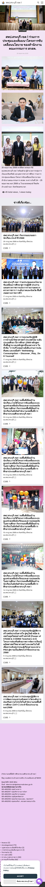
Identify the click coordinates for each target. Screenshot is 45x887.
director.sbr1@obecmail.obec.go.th (19, 784)
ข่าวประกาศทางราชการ (9, 857)
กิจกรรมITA (5, 852)
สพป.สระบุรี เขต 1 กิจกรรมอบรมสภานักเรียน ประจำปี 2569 (19, 237)
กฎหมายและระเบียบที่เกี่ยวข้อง (12, 848)
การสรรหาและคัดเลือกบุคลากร (12, 850)
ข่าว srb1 (22, 30)
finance (4, 843)
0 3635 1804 (12, 782)
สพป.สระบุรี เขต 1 (14, 2)
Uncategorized (7, 845)
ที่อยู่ (3, 778)
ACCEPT (20, 876)
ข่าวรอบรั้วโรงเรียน (8, 860)
